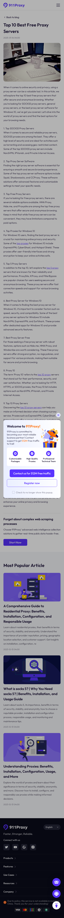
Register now (32, 483)
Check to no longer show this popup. (34, 492)
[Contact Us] (56, 894)
